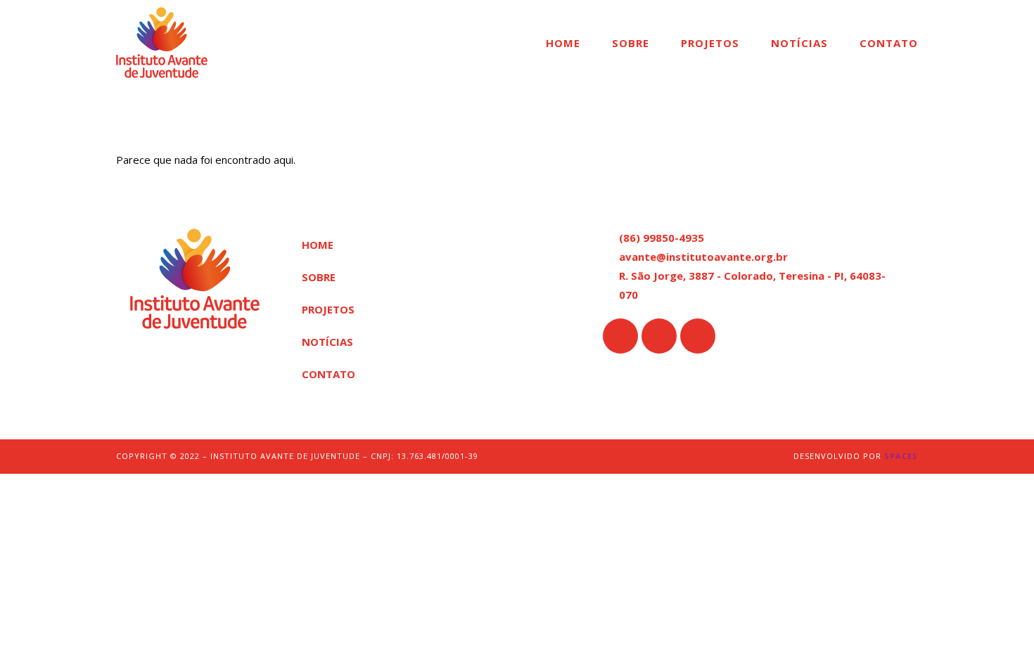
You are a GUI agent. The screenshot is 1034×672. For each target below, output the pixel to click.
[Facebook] (620, 336)
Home (563, 43)
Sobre (630, 43)
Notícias (799, 43)
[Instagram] (659, 336)
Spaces (901, 456)
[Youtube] (697, 336)
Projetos (710, 43)
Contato (889, 43)
